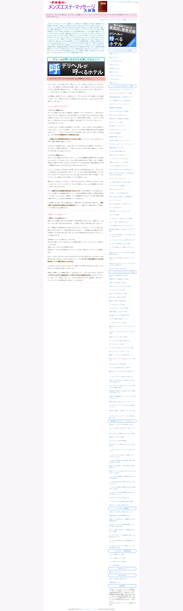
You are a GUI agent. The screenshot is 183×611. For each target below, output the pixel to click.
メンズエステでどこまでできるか (118, 158)
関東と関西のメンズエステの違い (118, 311)
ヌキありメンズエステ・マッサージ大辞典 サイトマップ (118, 19)
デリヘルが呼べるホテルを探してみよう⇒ (76, 59)
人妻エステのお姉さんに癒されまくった (120, 512)
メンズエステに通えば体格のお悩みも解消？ (121, 501)
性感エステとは (113, 54)
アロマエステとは (114, 79)
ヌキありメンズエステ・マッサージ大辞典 (90, 609)
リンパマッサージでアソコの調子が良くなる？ (122, 240)
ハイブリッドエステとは (116, 75)
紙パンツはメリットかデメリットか (119, 351)
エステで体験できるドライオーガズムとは (121, 225)
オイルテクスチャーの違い (62, 37)
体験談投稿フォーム (114, 582)
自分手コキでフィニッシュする (118, 129)
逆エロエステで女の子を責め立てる (119, 498)
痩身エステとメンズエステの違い (78, 35)
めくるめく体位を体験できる (117, 151)
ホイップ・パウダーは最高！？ (118, 185)
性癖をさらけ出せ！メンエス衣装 (118, 162)
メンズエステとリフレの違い (71, 29)
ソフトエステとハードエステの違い (90, 29)
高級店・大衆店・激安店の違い (118, 300)
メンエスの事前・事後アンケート (94, 31)
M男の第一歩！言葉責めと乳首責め (119, 118)
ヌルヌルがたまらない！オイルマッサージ (121, 89)
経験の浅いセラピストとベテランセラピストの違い (80, 33)
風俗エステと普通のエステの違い (85, 23)
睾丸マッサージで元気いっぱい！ (118, 115)
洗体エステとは (113, 72)
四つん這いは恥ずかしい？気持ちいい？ (120, 204)
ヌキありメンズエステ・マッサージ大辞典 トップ (61, 23)
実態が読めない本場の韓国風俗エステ (119, 515)
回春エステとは (113, 57)
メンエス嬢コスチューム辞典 (117, 561)
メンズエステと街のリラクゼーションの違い (83, 37)
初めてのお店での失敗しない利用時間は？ (121, 196)
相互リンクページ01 (115, 572)
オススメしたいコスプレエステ (118, 178)
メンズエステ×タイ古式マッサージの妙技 (120, 218)
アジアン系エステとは (115, 61)
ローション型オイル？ (115, 207)
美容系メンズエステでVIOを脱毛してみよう (121, 424)
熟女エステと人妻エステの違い (90, 27)
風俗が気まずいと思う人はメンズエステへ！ (88, 48)
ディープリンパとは (114, 200)
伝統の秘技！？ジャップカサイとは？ (119, 211)
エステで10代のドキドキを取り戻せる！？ (121, 169)
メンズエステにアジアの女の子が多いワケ (80, 43)
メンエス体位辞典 (114, 565)
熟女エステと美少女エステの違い (71, 27)
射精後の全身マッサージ (116, 137)
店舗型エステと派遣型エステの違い (119, 279)
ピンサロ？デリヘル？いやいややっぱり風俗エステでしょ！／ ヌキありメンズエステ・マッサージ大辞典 (124, 2)
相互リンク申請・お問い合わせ (118, 578)
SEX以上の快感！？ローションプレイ (119, 140)
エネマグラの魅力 (114, 214)
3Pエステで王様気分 (115, 133)
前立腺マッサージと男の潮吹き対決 (74, 31)
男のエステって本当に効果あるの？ (119, 505)
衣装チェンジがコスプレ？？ (117, 189)
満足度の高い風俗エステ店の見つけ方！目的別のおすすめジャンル (75, 47)
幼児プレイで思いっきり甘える (118, 268)
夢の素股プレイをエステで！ (117, 126)
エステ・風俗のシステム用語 (117, 558)
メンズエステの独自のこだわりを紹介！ (120, 243)
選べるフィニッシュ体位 (116, 122)
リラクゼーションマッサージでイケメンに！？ (122, 144)
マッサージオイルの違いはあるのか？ (119, 340)
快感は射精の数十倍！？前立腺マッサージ (121, 97)
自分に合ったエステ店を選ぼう (64, 41)
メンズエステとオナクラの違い (56, 33)
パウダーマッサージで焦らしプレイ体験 (120, 93)
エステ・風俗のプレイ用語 (116, 554)
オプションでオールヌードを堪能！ (119, 111)
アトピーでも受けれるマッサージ (118, 166)
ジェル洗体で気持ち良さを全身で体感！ (120, 182)
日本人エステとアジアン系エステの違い (89, 25)
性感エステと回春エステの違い (68, 25)
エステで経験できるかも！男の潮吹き (119, 100)
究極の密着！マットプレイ (116, 147)
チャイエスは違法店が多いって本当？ (84, 41)
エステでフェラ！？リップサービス (119, 104)
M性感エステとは (114, 68)
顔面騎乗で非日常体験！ (116, 107)
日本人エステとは (114, 64)
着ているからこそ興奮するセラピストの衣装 (121, 433)
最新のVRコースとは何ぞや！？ (118, 155)
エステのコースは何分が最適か (118, 440)
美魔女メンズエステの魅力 (116, 437)
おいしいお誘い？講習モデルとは (118, 222)
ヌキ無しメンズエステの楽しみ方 (118, 193)
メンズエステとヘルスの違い (117, 290)
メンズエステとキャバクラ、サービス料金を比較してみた (67, 52)
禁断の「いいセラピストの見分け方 (71, 39)
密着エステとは (113, 83)
